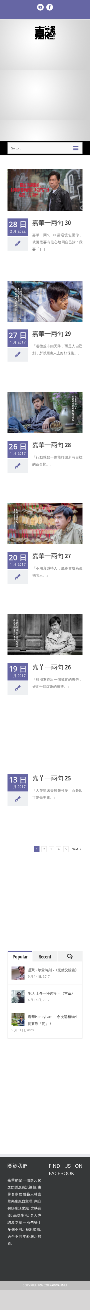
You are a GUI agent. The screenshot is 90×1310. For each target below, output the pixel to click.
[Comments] (70, 956)
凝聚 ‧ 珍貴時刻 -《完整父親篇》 (53, 969)
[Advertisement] (45, 90)
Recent (44, 956)
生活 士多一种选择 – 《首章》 (51, 993)
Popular (20, 956)
